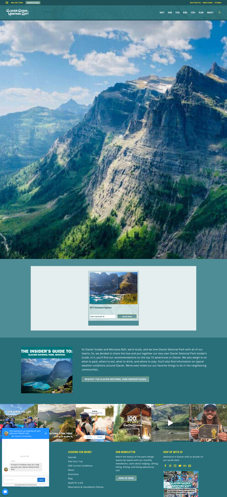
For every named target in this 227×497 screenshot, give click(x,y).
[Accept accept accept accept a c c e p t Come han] (95, 423)
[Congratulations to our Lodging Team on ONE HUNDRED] (132, 423)
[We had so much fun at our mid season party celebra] (208, 423)
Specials (72, 457)
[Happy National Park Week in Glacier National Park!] (57, 423)
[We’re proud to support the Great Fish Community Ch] (19, 423)
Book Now (127, 316)
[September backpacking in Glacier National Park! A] (170, 423)
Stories (217, 3)
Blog (70, 478)
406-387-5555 (17, 2)
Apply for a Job (75, 482)
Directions (208, 3)
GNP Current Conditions (80, 465)
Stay (193, 12)
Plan (201, 12)
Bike (185, 12)
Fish (178, 12)
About (210, 12)
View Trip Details (96, 316)
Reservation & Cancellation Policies (86, 487)
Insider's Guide (33, 3)
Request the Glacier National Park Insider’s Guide (115, 379)
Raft (162, 12)
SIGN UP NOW (126, 478)
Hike (170, 12)
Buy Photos (195, 3)
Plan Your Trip (75, 461)
